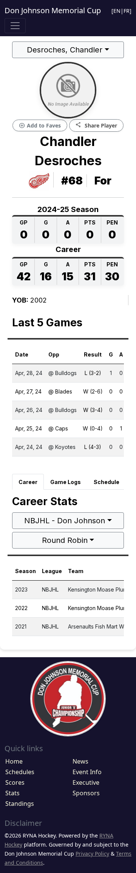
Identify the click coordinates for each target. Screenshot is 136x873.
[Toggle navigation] (15, 25)
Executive (86, 782)
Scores (15, 782)
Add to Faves (40, 125)
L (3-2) (93, 373)
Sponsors (86, 793)
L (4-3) (92, 447)
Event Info (87, 772)
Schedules (19, 772)
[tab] (28, 482)
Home (14, 761)
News (80, 761)
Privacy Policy (92, 853)
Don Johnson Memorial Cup (53, 10)
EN (117, 10)
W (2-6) (93, 391)
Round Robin (65, 540)
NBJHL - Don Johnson (64, 520)
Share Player (96, 125)
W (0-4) (93, 428)
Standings (19, 803)
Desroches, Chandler (64, 49)
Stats (12, 793)
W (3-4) (93, 410)
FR (127, 10)
